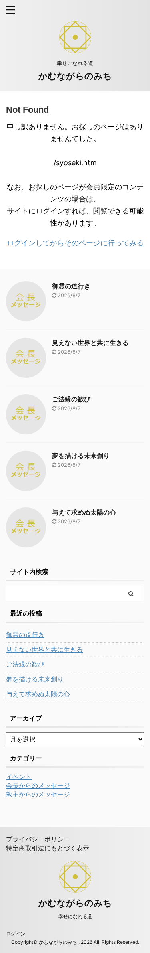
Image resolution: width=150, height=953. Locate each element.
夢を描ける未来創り (81, 456)
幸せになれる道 (75, 916)
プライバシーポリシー (38, 839)
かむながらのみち (75, 76)
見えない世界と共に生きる (90, 343)
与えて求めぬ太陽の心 (84, 512)
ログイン (15, 934)
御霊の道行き (71, 286)
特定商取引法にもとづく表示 (47, 848)
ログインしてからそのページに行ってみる (75, 243)
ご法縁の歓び (71, 399)
